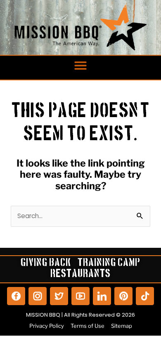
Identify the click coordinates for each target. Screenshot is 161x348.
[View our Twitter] (59, 296)
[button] (80, 65)
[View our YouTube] (80, 296)
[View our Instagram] (37, 296)
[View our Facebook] (16, 296)
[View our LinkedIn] (102, 296)
